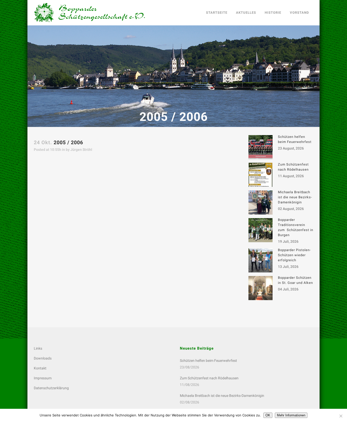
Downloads (43, 358)
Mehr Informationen (291, 415)
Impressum (43, 378)
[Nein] (340, 415)
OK (267, 415)
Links (38, 348)
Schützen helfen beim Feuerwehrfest (208, 361)
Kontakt (40, 368)
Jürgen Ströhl (81, 150)
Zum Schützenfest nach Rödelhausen (209, 378)
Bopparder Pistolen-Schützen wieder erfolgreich (294, 255)
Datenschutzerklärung (51, 388)
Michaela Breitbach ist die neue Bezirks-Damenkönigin (295, 197)
